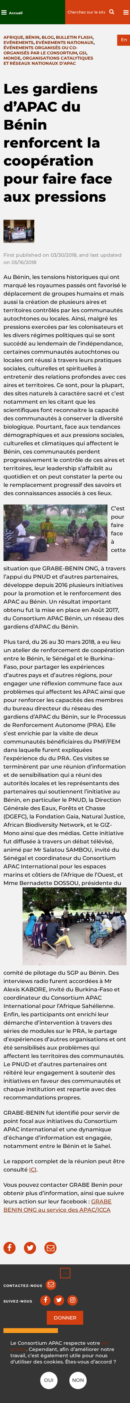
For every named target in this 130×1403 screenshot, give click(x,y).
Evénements (18, 42)
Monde (11, 58)
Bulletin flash (74, 37)
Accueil (16, 13)
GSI (82, 52)
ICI (32, 1169)
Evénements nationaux (65, 42)
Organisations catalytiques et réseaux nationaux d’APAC (48, 60)
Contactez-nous (22, 1285)
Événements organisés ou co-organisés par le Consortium (40, 50)
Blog (48, 37)
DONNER (65, 1318)
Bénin (32, 37)
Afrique (13, 37)
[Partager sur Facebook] (9, 1248)
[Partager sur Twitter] (30, 1248)
